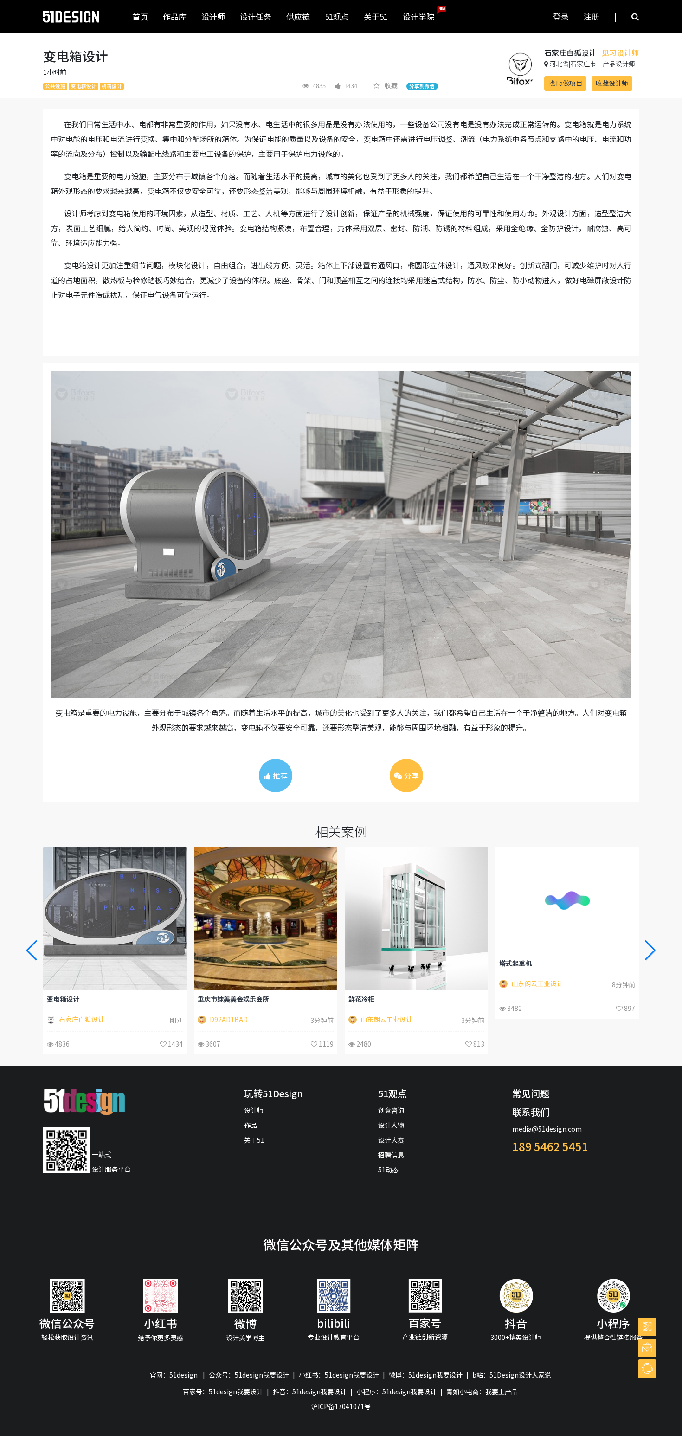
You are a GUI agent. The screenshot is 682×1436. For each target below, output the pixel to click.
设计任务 (255, 16)
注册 (591, 16)
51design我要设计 (262, 1374)
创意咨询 (391, 1110)
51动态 (388, 1169)
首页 (140, 16)
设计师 (213, 16)
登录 (561, 16)
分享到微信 (422, 86)
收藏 (391, 85)
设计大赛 (391, 1140)
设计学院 (422, 14)
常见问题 (530, 1093)
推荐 (279, 775)
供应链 (298, 16)
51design (183, 1374)
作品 (250, 1125)
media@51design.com (547, 1128)
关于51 (376, 16)
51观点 (337, 16)
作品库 (175, 16)
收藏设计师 (612, 83)
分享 (410, 775)
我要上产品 (501, 1391)
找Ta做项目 (565, 83)
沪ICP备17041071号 (341, 1406)
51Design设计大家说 (520, 1374)
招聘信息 (391, 1154)
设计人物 (391, 1125)
